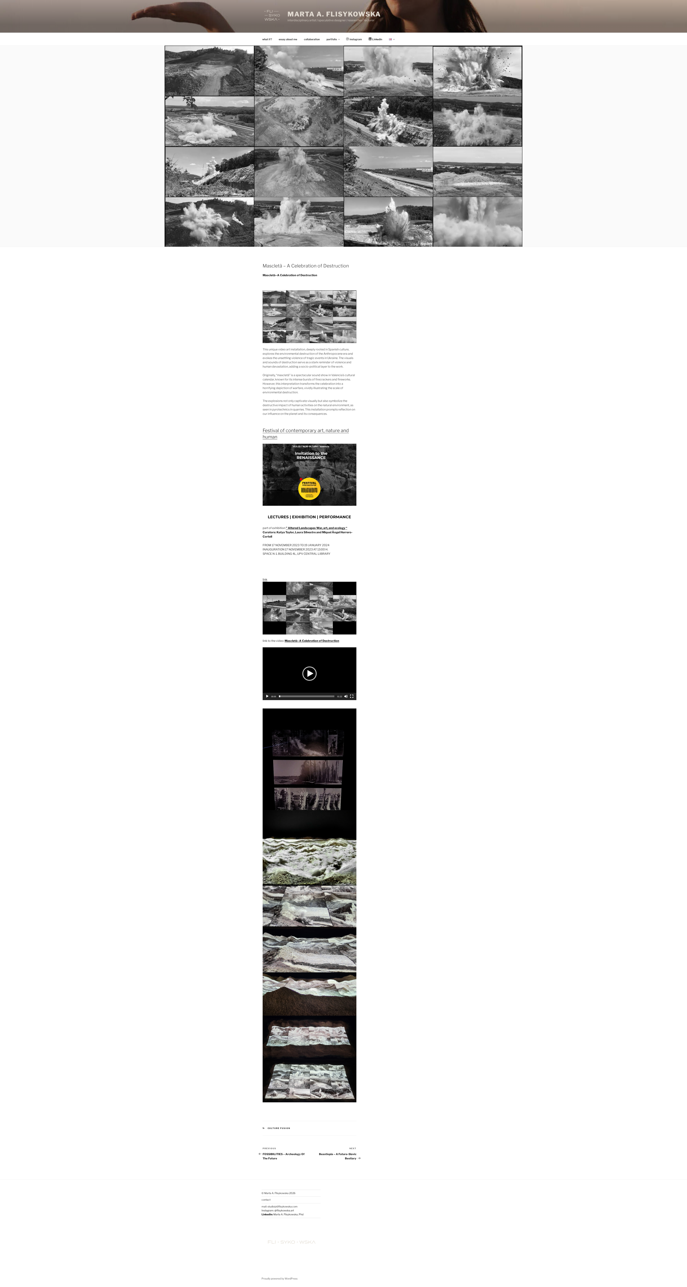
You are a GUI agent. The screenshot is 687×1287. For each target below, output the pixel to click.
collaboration (312, 39)
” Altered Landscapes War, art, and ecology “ (316, 528)
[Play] (267, 696)
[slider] (306, 696)
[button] (309, 673)
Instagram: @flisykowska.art (278, 1210)
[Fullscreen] (352, 696)
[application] (309, 673)
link (265, 579)
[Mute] (346, 696)
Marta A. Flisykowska (334, 14)
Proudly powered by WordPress (280, 1278)
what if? (267, 39)
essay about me (288, 39)
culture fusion (279, 1128)
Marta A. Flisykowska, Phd (288, 1214)
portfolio (332, 39)
